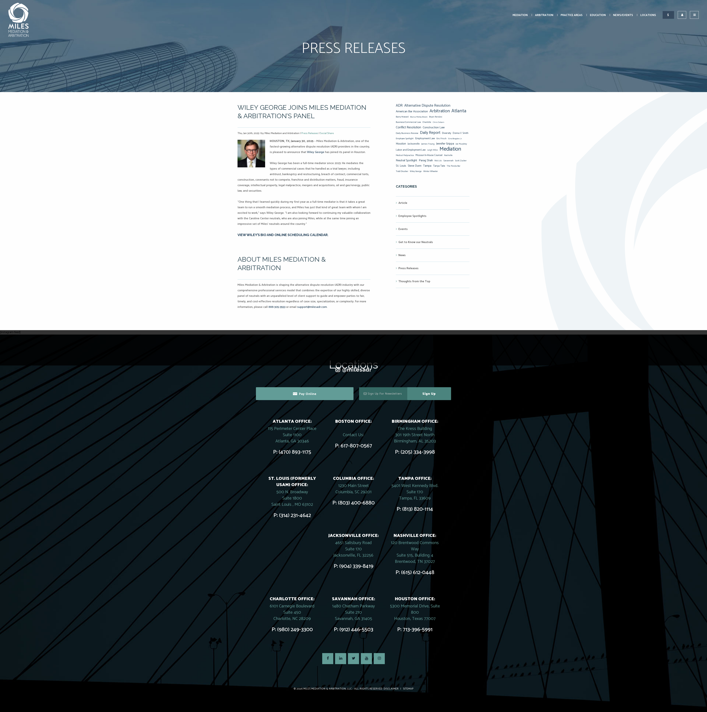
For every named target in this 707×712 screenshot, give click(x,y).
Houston (401, 143)
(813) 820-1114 (417, 509)
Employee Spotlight (405, 138)
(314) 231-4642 (295, 515)
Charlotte (427, 122)
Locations (648, 15)
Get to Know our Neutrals (415, 242)
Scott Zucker (461, 160)
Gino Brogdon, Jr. (455, 138)
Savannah (448, 161)
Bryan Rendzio (435, 117)
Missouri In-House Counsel (429, 155)
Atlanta (458, 111)
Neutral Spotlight (406, 160)
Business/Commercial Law (408, 122)
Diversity (446, 133)
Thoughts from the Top (414, 281)
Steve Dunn (414, 166)
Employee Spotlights (412, 216)
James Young (428, 144)
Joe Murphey (461, 144)
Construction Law (434, 127)
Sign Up (429, 394)
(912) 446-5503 (356, 629)
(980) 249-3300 (295, 629)
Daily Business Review (407, 133)
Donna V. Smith (460, 133)
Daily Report (430, 132)
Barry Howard (402, 117)
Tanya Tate (439, 166)
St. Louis (401, 166)
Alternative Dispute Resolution (427, 105)
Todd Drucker (402, 171)
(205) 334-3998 (418, 452)
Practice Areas (572, 15)
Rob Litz (438, 160)
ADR (399, 105)
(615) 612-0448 (417, 572)
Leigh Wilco (432, 150)
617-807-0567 (356, 445)
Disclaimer (391, 689)
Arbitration (544, 15)
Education (598, 15)
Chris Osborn (438, 122)
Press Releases (309, 133)
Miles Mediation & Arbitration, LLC (327, 689)
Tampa (427, 166)
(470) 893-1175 (295, 452)
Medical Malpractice (405, 155)
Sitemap (408, 689)
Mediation (520, 15)
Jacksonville (414, 144)
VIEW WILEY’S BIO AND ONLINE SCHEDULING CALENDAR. (283, 235)
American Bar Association (412, 111)
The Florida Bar (453, 166)
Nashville (448, 155)
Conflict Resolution (408, 127)
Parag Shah (426, 160)
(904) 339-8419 (356, 566)
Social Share (327, 133)
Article (402, 203)
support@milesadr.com (312, 307)
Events (403, 229)
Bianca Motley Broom (419, 117)
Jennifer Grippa (445, 143)
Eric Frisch (441, 138)
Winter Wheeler (430, 171)
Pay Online (307, 394)
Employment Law (425, 138)
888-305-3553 (276, 307)
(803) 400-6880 (356, 502)
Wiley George (315, 152)
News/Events (623, 15)
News (402, 255)
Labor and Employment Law (411, 150)
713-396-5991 (417, 629)
